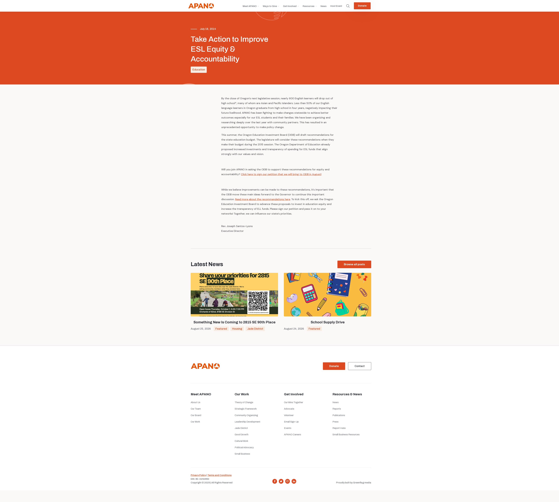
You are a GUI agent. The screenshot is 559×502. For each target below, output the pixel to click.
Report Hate (339, 428)
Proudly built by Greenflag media (353, 482)
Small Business (242, 454)
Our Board (196, 415)
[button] (251, 7)
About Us (195, 402)
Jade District (255, 328)
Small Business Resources (346, 434)
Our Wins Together (293, 402)
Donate (362, 6)
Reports (336, 409)
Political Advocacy (244, 447)
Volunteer (289, 415)
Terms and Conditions (219, 475)
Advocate (289, 409)
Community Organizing (246, 415)
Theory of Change (244, 402)
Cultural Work (241, 441)
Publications (338, 415)
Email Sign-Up (291, 421)
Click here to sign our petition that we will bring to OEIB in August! (281, 174)
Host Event (336, 6)
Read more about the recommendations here (262, 199)
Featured (221, 328)
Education (198, 69)
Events (287, 428)
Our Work (195, 421)
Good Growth (241, 434)
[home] (201, 6)
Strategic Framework (246, 409)
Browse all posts (354, 264)
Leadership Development (247, 421)
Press (335, 421)
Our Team (196, 409)
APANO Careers (292, 434)
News (324, 6)
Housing (237, 328)
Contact (360, 366)
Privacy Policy (198, 475)
